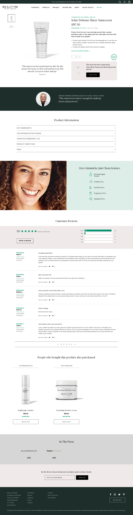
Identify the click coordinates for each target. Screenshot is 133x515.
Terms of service (53, 495)
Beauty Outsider (12, 492)
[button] (50, 266)
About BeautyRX (12, 500)
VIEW (29, 457)
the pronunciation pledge (29, 133)
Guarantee (30, 492)
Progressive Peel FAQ (14, 495)
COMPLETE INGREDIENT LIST (28, 139)
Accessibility (52, 497)
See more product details (80, 51)
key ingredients (24, 128)
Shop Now (93, 74)
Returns (29, 495)
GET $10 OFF (117, 500)
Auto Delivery (11, 505)
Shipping (30, 497)
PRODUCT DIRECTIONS (26, 144)
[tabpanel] (41, 38)
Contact (50, 492)
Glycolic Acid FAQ (12, 497)
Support (30, 502)
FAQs (19, 149)
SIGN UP (82, 477)
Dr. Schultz (10, 502)
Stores (29, 500)
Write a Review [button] (25, 240)
